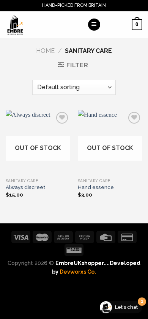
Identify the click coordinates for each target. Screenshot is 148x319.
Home (45, 50)
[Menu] (94, 25)
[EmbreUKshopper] (44, 24)
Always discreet (25, 187)
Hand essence (96, 187)
